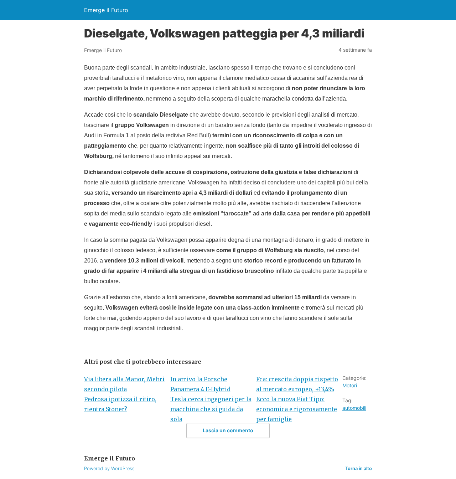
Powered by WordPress (109, 468)
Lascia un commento (228, 430)
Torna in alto (358, 468)
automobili (354, 408)
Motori (349, 385)
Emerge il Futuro (106, 10)
